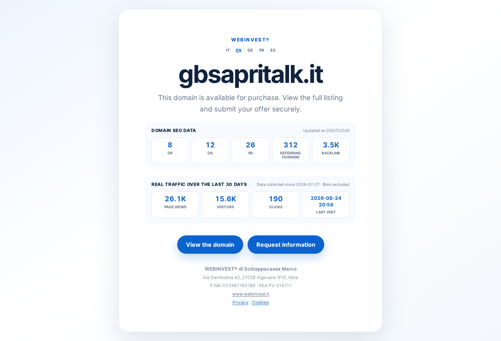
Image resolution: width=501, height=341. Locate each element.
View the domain (210, 244)
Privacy (241, 302)
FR (261, 50)
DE (250, 50)
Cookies (260, 302)
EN (238, 50)
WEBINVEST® (250, 40)
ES (272, 50)
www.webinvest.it (250, 294)
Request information (285, 244)
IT (228, 50)
